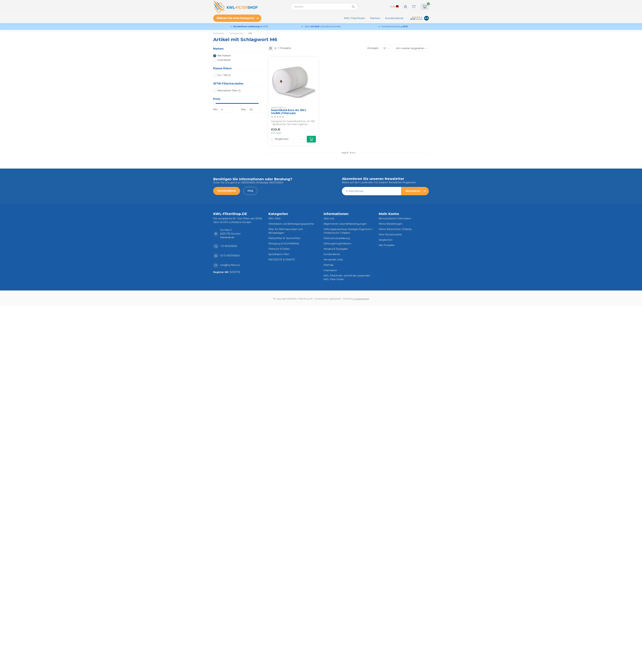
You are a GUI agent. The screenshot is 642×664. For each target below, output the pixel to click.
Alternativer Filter (229, 90)
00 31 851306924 (230, 255)
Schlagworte (236, 33)
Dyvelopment (361, 299)
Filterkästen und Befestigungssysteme (291, 223)
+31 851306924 (228, 246)
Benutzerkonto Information (395, 218)
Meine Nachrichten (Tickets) (395, 229)
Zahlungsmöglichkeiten (337, 243)
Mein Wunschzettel (390, 234)
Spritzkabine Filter (278, 254)
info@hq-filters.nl (230, 265)
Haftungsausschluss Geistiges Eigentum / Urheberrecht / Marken (348, 231)
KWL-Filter (274, 218)
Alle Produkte (387, 245)
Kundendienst (394, 18)
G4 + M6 (223, 75)
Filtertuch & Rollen (279, 248)
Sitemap (328, 264)
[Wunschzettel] (413, 6)
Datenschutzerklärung (337, 238)
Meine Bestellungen (390, 223)
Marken (375, 18)
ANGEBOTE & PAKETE (281, 259)
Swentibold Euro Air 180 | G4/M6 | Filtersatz (288, 112)
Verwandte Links (333, 259)
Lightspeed (335, 299)
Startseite (218, 33)
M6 (250, 33)
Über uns (329, 218)
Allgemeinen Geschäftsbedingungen (345, 223)
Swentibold (223, 60)
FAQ (250, 190)
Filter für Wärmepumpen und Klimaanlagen (285, 231)
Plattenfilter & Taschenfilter (284, 238)
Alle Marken (224, 55)
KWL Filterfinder (354, 18)
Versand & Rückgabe (336, 248)
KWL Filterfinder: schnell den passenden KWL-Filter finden (347, 277)
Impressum (330, 270)
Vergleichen (282, 139)
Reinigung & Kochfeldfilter (283, 243)
